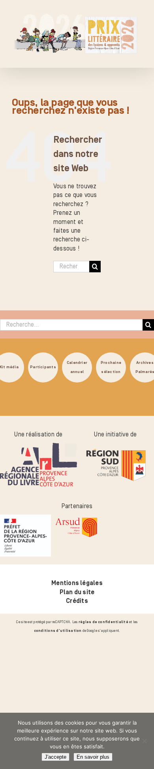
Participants (43, 367)
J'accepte (55, 757)
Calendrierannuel (77, 367)
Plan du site (77, 592)
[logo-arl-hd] (38, 447)
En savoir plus (93, 757)
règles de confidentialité (103, 622)
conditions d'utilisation (58, 631)
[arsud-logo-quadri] (76, 518)
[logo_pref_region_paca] (25, 518)
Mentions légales (77, 583)
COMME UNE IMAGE (97, 679)
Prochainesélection (111, 367)
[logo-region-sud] (115, 447)
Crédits (77, 600)
